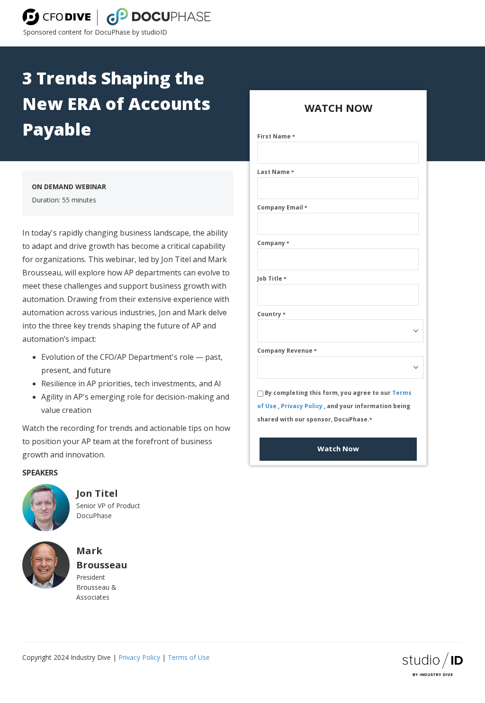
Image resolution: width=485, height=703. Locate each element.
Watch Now (338, 448)
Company (273, 243)
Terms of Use (189, 657)
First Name (276, 136)
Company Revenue (287, 351)
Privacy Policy (302, 406)
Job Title (272, 278)
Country (271, 314)
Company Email (282, 207)
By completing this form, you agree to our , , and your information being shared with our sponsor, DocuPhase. (334, 406)
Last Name (275, 172)
